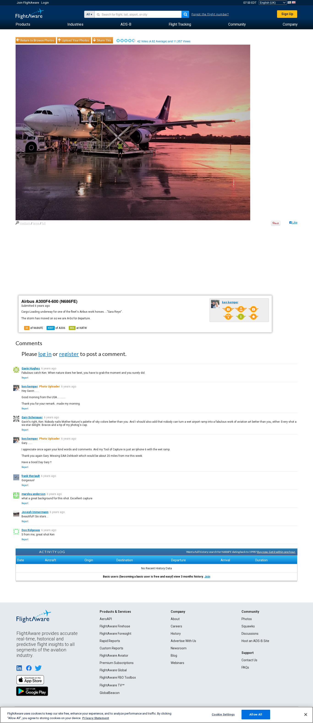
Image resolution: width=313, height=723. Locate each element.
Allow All (255, 714)
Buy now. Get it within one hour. (276, 552)
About (175, 619)
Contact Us (249, 660)
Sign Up (287, 14)
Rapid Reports (110, 641)
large (36, 223)
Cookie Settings (223, 714)
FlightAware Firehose (115, 626)
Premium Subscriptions (117, 663)
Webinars (177, 663)
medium (25, 223)
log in (45, 353)
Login (45, 2)
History (176, 633)
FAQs (245, 667)
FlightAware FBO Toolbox (118, 677)
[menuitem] (22, 24)
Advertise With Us (183, 641)
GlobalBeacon (110, 693)
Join (207, 576)
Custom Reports (111, 648)
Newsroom (179, 648)
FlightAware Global (113, 670)
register (69, 353)
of (56, 328)
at (78, 328)
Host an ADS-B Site (255, 641)
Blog (174, 655)
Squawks (248, 626)
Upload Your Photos (75, 40)
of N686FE (34, 328)
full (44, 223)
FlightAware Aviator (114, 655)
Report (25, 377)
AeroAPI (106, 619)
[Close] (306, 715)
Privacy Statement (95, 718)
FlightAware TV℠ (112, 685)
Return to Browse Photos (37, 40)
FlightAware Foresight (115, 633)
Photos (247, 619)
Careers (176, 626)
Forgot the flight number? (210, 14)
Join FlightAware (28, 2)
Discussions (250, 633)
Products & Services (115, 611)
